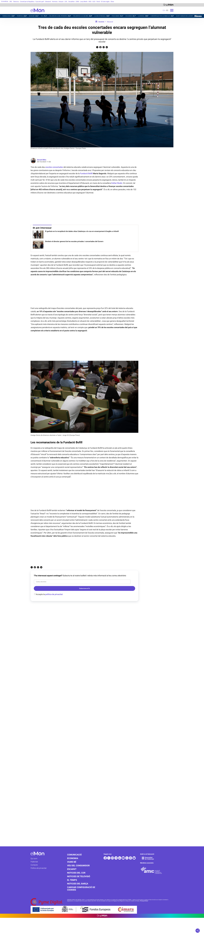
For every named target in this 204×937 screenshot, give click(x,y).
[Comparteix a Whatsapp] (104, 48)
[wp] (127, 859)
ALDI (93, 1)
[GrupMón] (168, 5)
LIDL (65, 1)
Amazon (61, 1)
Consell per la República (27, 1)
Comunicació (74, 854)
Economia (72, 858)
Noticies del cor (76, 872)
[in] (120, 859)
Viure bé (71, 862)
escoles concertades (54, 167)
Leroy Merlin (83, 1)
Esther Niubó (116, 183)
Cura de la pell (39, 1)
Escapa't (71, 869)
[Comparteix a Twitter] (97, 48)
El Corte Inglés (105, 1)
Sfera (112, 1)
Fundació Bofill (86, 173)
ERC (11, 1)
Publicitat (34, 862)
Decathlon (71, 1)
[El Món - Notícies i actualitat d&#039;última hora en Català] (22, 13)
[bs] (134, 859)
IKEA (90, 1)
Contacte (34, 865)
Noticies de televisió (78, 876)
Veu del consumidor (78, 865)
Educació (110, 21)
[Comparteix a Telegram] (107, 48)
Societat (101, 21)
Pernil (98, 1)
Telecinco (16, 1)
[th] (130, 859)
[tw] (109, 859)
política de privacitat (54, 594)
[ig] (112, 859)
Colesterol (48, 1)
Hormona (54, 1)
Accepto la (49, 594)
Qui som (34, 858)
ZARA (77, 1)
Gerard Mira (41, 160)
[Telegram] (116, 859)
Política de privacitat (38, 868)
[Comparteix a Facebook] (100, 48)
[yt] (123, 859)
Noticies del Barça (77, 883)
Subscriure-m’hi (84, 588)
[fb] (105, 859)
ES (167, 10)
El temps (72, 880)
